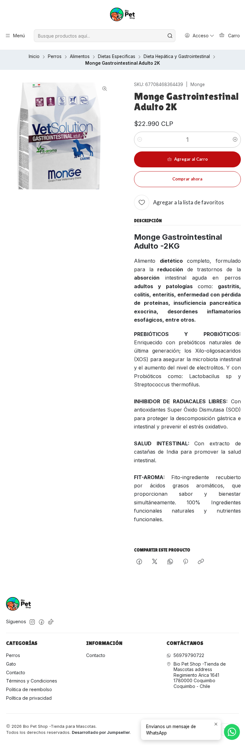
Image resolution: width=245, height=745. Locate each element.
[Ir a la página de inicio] (122, 16)
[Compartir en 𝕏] (154, 562)
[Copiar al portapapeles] (201, 562)
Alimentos (80, 57)
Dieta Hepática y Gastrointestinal (177, 57)
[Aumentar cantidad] (235, 139)
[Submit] (170, 35)
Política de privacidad (29, 698)
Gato (11, 664)
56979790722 (189, 655)
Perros (55, 57)
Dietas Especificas (116, 57)
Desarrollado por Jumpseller (101, 732)
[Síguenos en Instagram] (32, 622)
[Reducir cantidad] (139, 139)
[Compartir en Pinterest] (185, 562)
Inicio (34, 57)
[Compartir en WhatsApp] (170, 562)
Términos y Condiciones (31, 680)
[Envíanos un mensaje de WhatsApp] (232, 732)
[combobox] (104, 35)
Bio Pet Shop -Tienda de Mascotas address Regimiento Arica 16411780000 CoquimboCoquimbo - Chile (200, 675)
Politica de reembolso (29, 689)
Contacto (15, 672)
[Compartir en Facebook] (139, 562)
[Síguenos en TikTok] (51, 622)
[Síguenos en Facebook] (41, 622)
